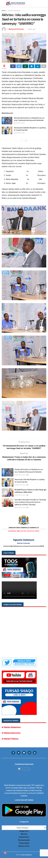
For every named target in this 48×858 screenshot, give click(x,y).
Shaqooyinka (24, 843)
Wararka (24, 834)
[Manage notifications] (5, 853)
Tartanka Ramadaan (14, 10)
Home (4, 10)
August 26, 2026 (20, 123)
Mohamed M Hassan (16, 29)
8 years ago (31, 29)
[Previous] (22, 140)
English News (24, 837)
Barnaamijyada (24, 840)
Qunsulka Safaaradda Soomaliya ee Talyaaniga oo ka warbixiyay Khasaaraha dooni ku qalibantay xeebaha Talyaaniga (30, 502)
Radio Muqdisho (26, 855)
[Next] (26, 140)
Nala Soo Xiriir (24, 846)
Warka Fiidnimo (11, 739)
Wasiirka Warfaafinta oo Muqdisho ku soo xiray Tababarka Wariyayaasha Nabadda (29, 119)
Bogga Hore (24, 831)
